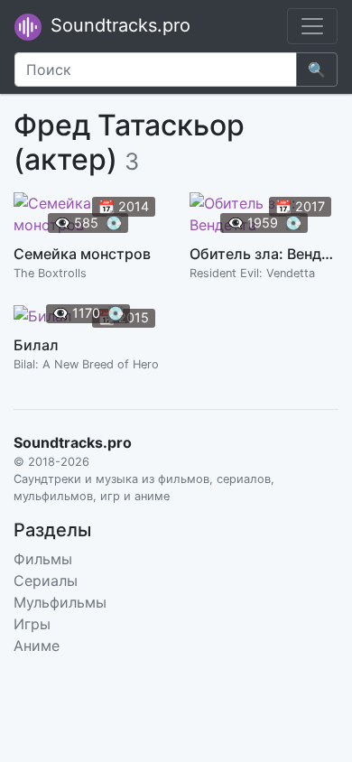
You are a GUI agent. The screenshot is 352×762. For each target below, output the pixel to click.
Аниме (37, 646)
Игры (32, 624)
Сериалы (46, 581)
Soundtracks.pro (117, 25)
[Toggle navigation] (312, 26)
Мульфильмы (60, 602)
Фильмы (43, 559)
